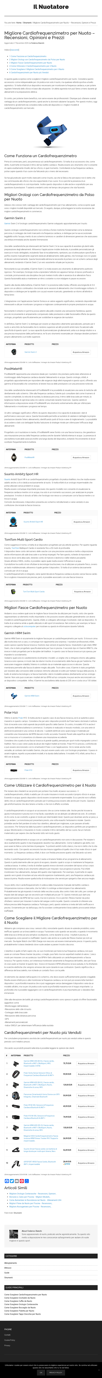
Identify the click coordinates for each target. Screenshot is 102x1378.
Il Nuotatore (51, 6)
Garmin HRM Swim (32, 696)
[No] (99, 1370)
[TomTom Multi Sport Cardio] (13, 592)
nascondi (15, 50)
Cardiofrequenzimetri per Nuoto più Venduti (29, 72)
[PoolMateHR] (14, 457)
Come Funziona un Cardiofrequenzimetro (27, 56)
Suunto (7, 479)
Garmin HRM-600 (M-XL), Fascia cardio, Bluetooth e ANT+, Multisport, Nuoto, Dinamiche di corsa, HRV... (39, 1084)
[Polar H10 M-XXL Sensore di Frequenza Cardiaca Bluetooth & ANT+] (16, 1117)
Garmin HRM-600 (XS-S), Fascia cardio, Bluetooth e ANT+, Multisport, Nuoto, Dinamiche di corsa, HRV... (39, 1127)
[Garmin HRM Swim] (14, 696)
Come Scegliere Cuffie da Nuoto (18, 1301)
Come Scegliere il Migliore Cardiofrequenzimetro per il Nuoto (36, 69)
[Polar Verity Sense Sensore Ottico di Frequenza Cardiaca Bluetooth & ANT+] (16, 1074)
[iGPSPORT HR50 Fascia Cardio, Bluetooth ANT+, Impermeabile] (16, 1163)
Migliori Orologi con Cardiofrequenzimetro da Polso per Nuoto (37, 59)
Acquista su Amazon (81, 352)
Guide (6, 1273)
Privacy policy (55, 1373)
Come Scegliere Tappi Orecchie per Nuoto (22, 1314)
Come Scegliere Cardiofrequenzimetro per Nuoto (25, 1294)
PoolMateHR (29, 457)
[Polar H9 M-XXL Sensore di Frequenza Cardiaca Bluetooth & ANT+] (16, 1106)
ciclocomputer (29, 626)
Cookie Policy (9, 1340)
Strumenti (18, 1213)
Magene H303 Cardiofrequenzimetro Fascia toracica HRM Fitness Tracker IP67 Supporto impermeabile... (41, 1138)
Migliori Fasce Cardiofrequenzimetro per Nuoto (30, 63)
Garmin (7, 223)
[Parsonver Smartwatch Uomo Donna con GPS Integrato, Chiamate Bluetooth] (16, 1096)
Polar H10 (28, 770)
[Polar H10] (14, 770)
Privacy (7, 1346)
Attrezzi (7, 1268)
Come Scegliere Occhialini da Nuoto (19, 1298)
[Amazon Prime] (66, 1164)
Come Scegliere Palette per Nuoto (19, 1311)
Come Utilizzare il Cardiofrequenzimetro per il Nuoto (32, 66)
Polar (20, 718)
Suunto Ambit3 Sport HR (33, 522)
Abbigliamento (10, 1263)
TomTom (15, 548)
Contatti (7, 1335)
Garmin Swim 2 (31, 352)
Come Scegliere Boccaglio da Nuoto (20, 1307)
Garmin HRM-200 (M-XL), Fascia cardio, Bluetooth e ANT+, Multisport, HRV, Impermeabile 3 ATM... (39, 1063)
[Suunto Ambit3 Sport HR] (13, 522)
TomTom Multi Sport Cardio (34, 592)
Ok (41, 1373)
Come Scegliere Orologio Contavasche (21, 1304)
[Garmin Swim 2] (14, 352)
